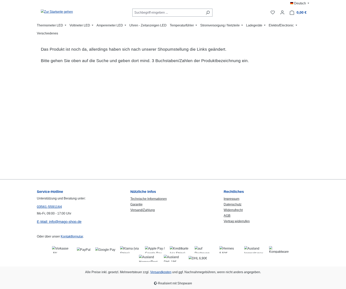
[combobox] (167, 13)
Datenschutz (232, 204)
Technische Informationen (148, 198)
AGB (227, 215)
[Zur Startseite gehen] (57, 11)
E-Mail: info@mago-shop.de (59, 222)
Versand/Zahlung (142, 210)
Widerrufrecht (233, 210)
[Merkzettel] (273, 12)
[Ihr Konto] (282, 12)
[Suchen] (207, 13)
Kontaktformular (72, 236)
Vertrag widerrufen (237, 221)
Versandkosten (160, 272)
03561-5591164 (49, 207)
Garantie (136, 204)
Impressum (231, 198)
